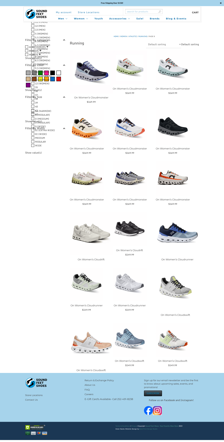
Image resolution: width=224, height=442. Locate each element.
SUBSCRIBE (153, 393)
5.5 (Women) (42, 37)
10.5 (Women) (43, 75)
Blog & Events (176, 18)
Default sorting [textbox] (190, 44)
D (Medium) (42, 118)
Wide (38, 145)
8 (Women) (41, 56)
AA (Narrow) (43, 111)
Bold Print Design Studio (148, 429)
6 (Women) (41, 41)
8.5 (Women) (42, 60)
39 (36, 102)
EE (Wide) (41, 134)
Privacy (134, 426)
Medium (40, 138)
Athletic (133, 36)
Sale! (140, 18)
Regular (40, 141)
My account (64, 12)
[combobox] (190, 44)
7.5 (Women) (42, 53)
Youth (98, 18)
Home (116, 36)
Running (143, 36)
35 (36, 87)
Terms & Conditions (123, 426)
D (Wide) (40, 126)
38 (36, 99)
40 (36, 106)
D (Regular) (42, 122)
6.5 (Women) (42, 45)
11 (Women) (42, 79)
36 (36, 91)
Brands (155, 18)
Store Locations (89, 12)
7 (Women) (41, 49)
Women (79, 18)
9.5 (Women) (42, 68)
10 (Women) (42, 72)
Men (61, 18)
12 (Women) (42, 83)
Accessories (118, 18)
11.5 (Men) (41, 22)
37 (36, 95)
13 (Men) (40, 29)
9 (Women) (41, 64)
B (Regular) (42, 115)
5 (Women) (41, 33)
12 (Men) (40, 26)
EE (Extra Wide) (45, 130)
